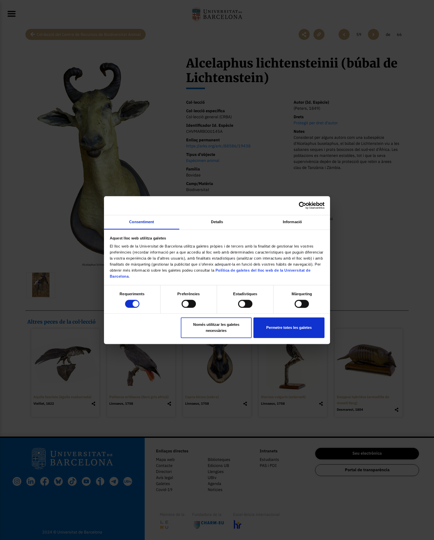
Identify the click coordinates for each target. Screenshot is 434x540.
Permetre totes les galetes (289, 328)
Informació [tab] (292, 222)
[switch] (189, 304)
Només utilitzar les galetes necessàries (216, 328)
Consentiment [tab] (141, 222)
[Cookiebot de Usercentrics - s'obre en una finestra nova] (302, 205)
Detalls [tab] (217, 222)
